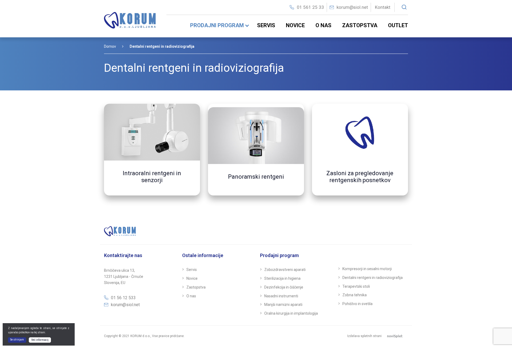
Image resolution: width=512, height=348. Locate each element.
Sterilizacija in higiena (282, 278)
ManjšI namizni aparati (283, 304)
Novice (295, 25)
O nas (323, 25)
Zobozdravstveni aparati (285, 269)
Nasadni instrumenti (281, 296)
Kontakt (382, 7)
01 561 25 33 (310, 7)
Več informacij (40, 339)
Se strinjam (17, 339)
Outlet (398, 25)
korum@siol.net (352, 7)
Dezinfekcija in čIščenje (283, 287)
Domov (110, 46)
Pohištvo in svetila (357, 304)
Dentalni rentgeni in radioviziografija (372, 277)
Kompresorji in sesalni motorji (367, 269)
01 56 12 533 (123, 297)
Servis (266, 25)
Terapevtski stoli (356, 286)
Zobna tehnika (354, 295)
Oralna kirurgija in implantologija (291, 313)
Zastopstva (359, 25)
